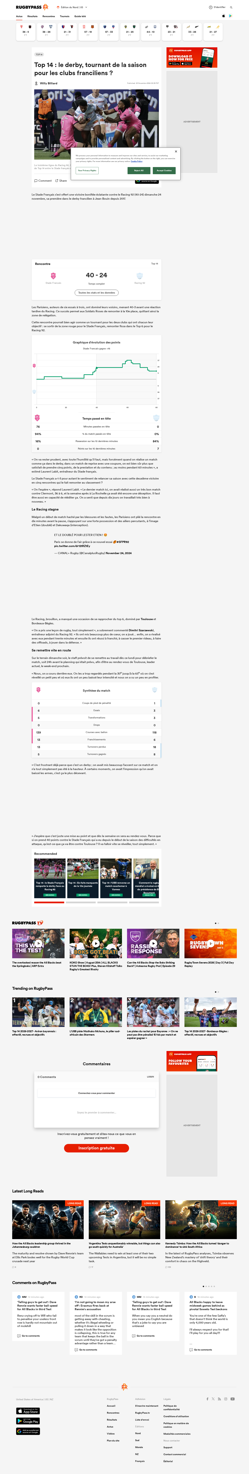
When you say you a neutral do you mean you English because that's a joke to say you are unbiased (152, 1321)
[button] (48, 1234)
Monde (139, 1447)
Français (139, 1461)
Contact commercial (174, 1454)
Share (63, 180)
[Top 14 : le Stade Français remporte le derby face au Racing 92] (50, 869)
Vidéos (111, 1433)
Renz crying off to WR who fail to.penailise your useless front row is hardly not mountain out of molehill (37, 1321)
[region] (126, 163)
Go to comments (29, 1335)
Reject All (139, 170)
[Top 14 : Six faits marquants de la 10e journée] (83, 869)
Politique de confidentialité (171, 1407)
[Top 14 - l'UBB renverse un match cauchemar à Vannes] (116, 869)
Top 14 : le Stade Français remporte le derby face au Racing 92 (50, 886)
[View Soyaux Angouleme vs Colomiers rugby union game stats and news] (46, 32)
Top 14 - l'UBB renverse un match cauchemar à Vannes (116, 886)
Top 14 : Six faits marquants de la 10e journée (83, 884)
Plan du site (113, 1440)
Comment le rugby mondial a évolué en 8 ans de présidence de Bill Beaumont (149, 887)
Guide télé (80, 16)
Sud (137, 1440)
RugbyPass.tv (142, 1412)
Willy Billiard (48, 83)
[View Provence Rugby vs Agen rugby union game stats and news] (150, 32)
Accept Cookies (164, 170)
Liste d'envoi (142, 1419)
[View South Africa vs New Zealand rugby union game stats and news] (192, 32)
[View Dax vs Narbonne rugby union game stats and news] (88, 32)
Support (167, 1447)
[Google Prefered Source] (145, 180)
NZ (137, 1454)
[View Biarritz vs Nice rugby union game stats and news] (25, 32)
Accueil (111, 1406)
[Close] (176, 151)
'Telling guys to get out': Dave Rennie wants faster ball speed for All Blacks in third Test (37, 1305)
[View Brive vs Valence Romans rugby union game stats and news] (171, 32)
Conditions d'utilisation (176, 1416)
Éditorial (168, 1461)
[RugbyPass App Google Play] (49, 1421)
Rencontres (49, 16)
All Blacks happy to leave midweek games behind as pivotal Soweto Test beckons (208, 1305)
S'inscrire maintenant (146, 1406)
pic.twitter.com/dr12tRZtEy (72, 546)
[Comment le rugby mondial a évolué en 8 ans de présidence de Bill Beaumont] (149, 869)
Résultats (32, 16)
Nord (138, 1433)
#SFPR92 (123, 542)
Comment (45, 180)
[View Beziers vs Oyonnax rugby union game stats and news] (67, 32)
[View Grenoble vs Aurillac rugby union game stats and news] (109, 32)
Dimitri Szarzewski (141, 630)
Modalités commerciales (176, 1434)
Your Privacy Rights (87, 170)
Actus (19, 16)
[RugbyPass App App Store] (49, 1411)
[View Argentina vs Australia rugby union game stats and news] (213, 32)
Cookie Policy (136, 161)
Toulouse (147, 619)
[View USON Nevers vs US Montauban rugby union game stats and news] (129, 32)
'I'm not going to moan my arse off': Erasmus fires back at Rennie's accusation (95, 1305)
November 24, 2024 (119, 553)
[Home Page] (32, 7)
